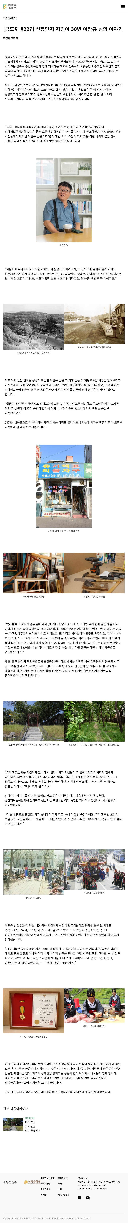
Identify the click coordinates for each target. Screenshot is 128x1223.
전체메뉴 (123, 6)
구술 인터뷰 (45, 1189)
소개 (60, 1183)
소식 (60, 1189)
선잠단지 (29, 1121)
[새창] (13, 1124)
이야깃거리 (45, 1183)
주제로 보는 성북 (47, 1178)
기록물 (43, 1194)
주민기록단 (62, 1178)
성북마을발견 (63, 1194)
